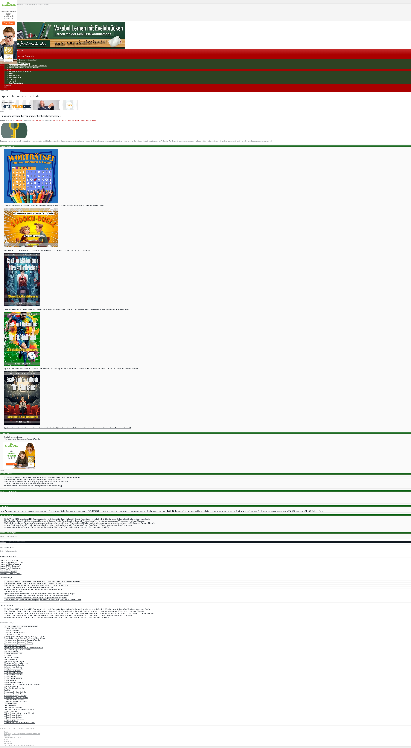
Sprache (291, 510)
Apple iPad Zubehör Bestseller (14, 632)
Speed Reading (281, 511)
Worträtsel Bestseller (11, 721)
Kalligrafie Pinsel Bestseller (13, 669)
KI (138, 511)
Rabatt (219, 511)
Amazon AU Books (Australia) (10, 564)
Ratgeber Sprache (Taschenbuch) (20, 71)
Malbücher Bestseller (11, 686)
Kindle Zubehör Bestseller (13, 678)
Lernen (171, 510)
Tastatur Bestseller (10, 703)
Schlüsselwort (230, 511)
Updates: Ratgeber (10, 711)
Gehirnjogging (113, 511)
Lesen (185, 511)
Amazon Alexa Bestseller (13, 628)
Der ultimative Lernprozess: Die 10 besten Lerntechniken (28, 66)
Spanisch (274, 511)
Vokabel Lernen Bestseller (13, 715)
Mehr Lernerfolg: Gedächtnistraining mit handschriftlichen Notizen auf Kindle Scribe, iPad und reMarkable (118, 523)
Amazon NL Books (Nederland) (11, 574)
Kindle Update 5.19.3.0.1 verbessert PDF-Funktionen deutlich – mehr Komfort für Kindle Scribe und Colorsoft (42, 477)
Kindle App (155, 511)
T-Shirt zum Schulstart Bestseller (15, 701)
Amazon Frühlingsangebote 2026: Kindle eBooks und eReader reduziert (28, 484)
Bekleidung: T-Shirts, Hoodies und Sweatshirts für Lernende (24, 636)
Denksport (12, 79)
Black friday (20, 511)
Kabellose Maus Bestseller (13, 667)
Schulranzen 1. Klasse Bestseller (15, 692)
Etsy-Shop (7, 655)
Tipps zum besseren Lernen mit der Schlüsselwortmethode (30, 115)
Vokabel (307, 510)
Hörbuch (121, 511)
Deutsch (46, 511)
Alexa (2, 511)
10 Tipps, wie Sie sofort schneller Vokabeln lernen (21, 626)
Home (6, 732)
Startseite (3, 542)
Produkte (7, 69)
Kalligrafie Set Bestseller (12, 671)
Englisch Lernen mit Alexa (13, 437)
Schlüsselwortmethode (244, 511)
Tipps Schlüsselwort (59, 120)
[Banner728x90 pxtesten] (39, 109)
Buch (36, 511)
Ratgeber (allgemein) (16, 77)
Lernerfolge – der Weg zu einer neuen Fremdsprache (22, 684)
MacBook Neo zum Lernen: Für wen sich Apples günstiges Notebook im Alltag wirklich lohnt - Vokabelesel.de (42, 523)
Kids (140, 511)
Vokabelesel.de (18, 50)
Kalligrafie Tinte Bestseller (13, 675)
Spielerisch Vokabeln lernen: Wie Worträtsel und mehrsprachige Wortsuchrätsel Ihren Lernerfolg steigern (110, 521)
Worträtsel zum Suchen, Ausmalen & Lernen (24, 68)
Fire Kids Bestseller (11, 659)
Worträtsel (12, 81)
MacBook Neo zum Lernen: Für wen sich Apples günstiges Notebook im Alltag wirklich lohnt (36, 481)
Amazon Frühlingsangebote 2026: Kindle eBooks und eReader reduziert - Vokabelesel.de (34, 525)
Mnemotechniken (204, 511)
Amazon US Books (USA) (9, 560)
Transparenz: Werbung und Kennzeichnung (19, 709)
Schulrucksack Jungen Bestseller (15, 696)
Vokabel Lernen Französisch (14, 719)
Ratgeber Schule (14, 75)
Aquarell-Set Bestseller (12, 634)
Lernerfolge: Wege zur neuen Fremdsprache (19, 56)
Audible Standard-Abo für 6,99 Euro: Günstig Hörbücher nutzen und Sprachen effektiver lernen (99, 525)
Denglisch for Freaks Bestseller (14, 646)
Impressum (8, 743)
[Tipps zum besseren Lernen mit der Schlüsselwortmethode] (14, 137)
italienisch (127, 511)
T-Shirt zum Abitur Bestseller (14, 700)
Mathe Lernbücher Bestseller (14, 688)
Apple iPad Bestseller (11, 630)
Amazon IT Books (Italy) (8, 572)
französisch (82, 511)
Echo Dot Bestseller (11, 651)
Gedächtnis (104, 511)
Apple (14, 511)
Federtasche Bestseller (11, 657)
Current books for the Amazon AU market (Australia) (22, 439)
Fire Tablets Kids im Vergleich (14, 661)
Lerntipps (7, 85)
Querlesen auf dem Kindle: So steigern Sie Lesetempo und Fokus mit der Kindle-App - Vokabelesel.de (39, 527)
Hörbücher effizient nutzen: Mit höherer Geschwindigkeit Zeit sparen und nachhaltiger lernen (35, 598)
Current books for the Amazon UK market (18, 642)
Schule (260, 511)
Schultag (265, 511)
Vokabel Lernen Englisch (13, 717)
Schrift (256, 511)
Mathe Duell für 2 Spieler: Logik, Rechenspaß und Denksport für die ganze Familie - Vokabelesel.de (38, 521)
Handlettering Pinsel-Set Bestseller (16, 663)
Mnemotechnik (192, 511)
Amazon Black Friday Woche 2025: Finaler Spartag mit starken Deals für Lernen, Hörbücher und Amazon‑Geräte (42, 600)
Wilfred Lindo (17, 120)
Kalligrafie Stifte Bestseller (13, 673)
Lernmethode (179, 511)
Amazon (8, 511)
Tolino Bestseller (10, 705)
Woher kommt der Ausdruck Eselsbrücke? (23, 60)
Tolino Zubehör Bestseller (13, 707)
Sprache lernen (299, 511)
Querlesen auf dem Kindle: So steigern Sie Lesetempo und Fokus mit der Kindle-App (33, 486)
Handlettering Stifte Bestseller (14, 665)
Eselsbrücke (65, 511)
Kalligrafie (134, 511)
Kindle (149, 511)
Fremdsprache (93, 510)
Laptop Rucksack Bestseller (13, 682)
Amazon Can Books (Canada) (10, 568)
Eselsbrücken (74, 511)
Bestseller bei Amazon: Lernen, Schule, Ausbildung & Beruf (24, 638)
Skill (269, 511)
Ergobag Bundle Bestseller (13, 653)
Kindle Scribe (163, 511)
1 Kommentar (91, 120)
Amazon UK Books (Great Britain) (12, 562)
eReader (58, 511)
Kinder (144, 511)
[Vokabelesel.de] (62, 48)
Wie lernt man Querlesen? (17, 62)
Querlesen (214, 511)
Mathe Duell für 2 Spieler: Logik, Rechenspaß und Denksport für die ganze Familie (32, 479)
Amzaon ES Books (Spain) (9, 570)
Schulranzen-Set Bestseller (13, 694)
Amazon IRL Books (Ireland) (10, 566)
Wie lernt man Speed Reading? (19, 64)
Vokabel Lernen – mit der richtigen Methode (19, 713)
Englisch (52, 511)
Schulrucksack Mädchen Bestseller (16, 698)
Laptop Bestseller (10, 680)
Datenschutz (8, 741)
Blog (6, 87)
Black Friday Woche (29, 511)
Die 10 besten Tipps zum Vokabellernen (17, 650)
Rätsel (11, 73)
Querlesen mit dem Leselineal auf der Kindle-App (93, 527)
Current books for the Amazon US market (18, 644)
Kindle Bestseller (10, 676)
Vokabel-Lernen (318, 511)
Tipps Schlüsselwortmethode (77, 120)
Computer (40, 511)
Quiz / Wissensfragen (16, 83)
